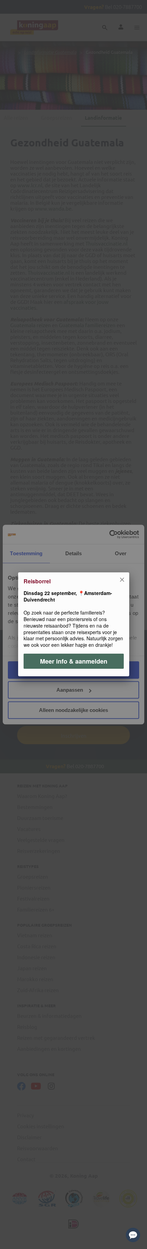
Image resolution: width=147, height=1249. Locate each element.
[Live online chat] (133, 1235)
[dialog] (73, 624)
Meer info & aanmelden (73, 661)
